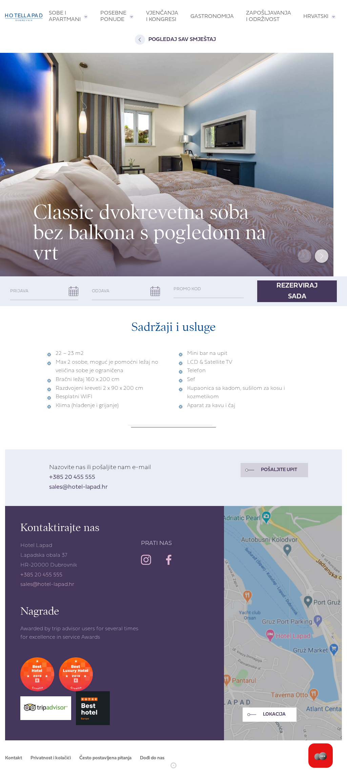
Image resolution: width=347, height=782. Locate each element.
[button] (321, 256)
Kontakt (13, 758)
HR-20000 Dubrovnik (48, 565)
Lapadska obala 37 (43, 555)
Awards (90, 637)
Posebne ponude (113, 16)
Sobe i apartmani (65, 16)
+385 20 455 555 (72, 477)
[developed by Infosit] (173, 765)
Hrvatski (315, 16)
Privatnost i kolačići (50, 758)
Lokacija (274, 714)
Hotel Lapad (36, 545)
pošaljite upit (279, 469)
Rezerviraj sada (297, 291)
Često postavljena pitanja (105, 758)
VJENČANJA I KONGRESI (162, 16)
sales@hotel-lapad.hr (78, 487)
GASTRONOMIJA (212, 16)
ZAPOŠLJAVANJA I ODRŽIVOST (268, 16)
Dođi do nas (152, 758)
